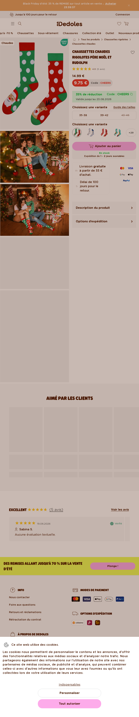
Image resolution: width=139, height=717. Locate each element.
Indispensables (69, 684)
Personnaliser (70, 693)
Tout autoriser (69, 703)
